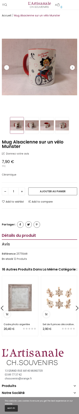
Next (72, 67)
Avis (6, 244)
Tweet (28, 224)
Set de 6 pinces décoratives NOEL (59, 324)
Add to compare (42, 201)
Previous (6, 67)
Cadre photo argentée (17, 324)
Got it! (11, 408)
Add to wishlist (15, 201)
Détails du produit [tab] (19, 235)
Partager (20, 224)
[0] (58, 4)
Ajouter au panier (53, 191)
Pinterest (37, 224)
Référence (9, 254)
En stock (7, 259)
